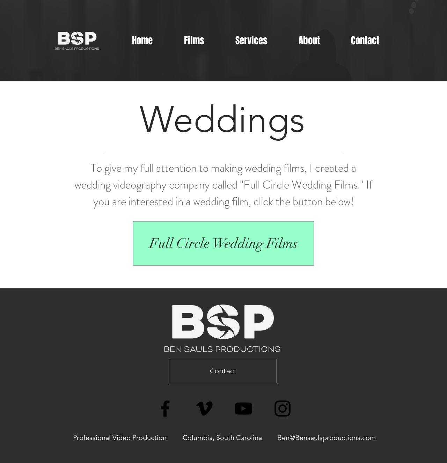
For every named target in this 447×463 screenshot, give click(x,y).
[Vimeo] (204, 408)
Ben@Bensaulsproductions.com (326, 437)
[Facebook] (165, 408)
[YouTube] (243, 408)
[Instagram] (282, 408)
